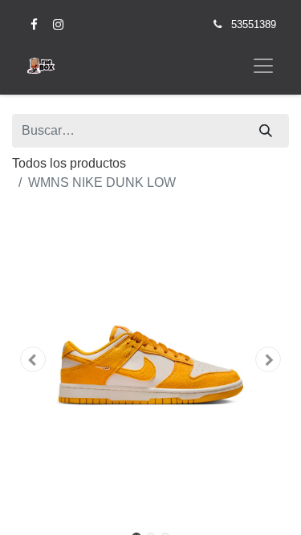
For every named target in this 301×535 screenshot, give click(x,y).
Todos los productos (69, 163)
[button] (33, 359)
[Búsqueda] (265, 131)
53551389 (253, 24)
